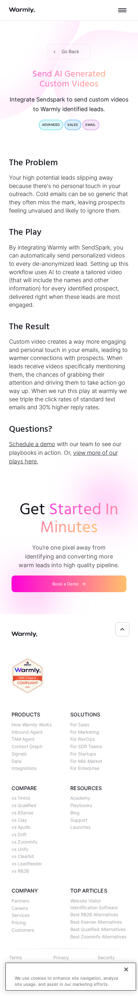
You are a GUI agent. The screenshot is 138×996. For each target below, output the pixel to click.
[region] (70, 976)
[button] (122, 10)
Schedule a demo (32, 444)
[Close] (126, 969)
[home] (22, 10)
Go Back (70, 51)
